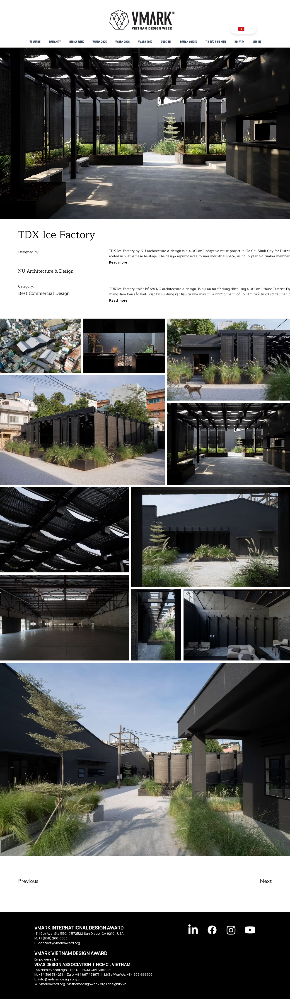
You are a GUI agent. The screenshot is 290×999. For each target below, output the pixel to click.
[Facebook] (212, 930)
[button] (34, 881)
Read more (118, 262)
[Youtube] (250, 930)
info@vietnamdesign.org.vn (60, 979)
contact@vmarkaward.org (59, 943)
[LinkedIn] (193, 930)
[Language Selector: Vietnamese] (243, 29)
